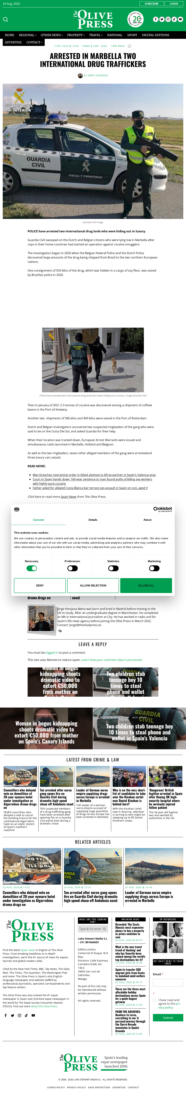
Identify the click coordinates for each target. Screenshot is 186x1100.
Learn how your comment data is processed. (111, 660)
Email (158, 974)
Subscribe (152, 3)
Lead (104, 46)
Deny (40, 585)
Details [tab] (93, 519)
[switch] (72, 568)
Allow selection (93, 585)
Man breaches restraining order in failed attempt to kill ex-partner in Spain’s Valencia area (94, 475)
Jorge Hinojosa (98, 75)
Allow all (146, 585)
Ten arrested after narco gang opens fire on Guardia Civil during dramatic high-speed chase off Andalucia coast (56, 797)
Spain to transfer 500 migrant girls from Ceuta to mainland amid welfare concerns (130, 974)
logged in (52, 653)
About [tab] (147, 519)
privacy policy (169, 1005)
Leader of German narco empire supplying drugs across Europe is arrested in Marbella (93, 795)
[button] (104, 928)
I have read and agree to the (169, 1003)
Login (174, 3)
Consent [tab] (38, 519)
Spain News (68, 497)
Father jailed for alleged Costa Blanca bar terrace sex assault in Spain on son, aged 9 (90, 488)
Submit (168, 1018)
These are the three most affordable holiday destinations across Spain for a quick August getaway (130, 995)
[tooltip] (156, 19)
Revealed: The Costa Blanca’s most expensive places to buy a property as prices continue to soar (129, 931)
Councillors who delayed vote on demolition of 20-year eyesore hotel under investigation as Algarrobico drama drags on (20, 798)
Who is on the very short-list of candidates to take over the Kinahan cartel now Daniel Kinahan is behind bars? (129, 797)
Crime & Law (90, 46)
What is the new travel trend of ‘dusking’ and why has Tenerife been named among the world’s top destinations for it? (130, 953)
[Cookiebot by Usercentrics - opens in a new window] (156, 509)
